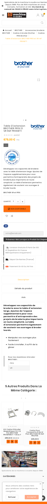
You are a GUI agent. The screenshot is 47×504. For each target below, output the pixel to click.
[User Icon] (38, 15)
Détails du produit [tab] (23, 288)
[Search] (42, 22)
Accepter (31, 497)
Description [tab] (23, 279)
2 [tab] (26, 120)
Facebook (6, 226)
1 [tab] (23, 120)
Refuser (12, 497)
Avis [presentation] (24, 297)
